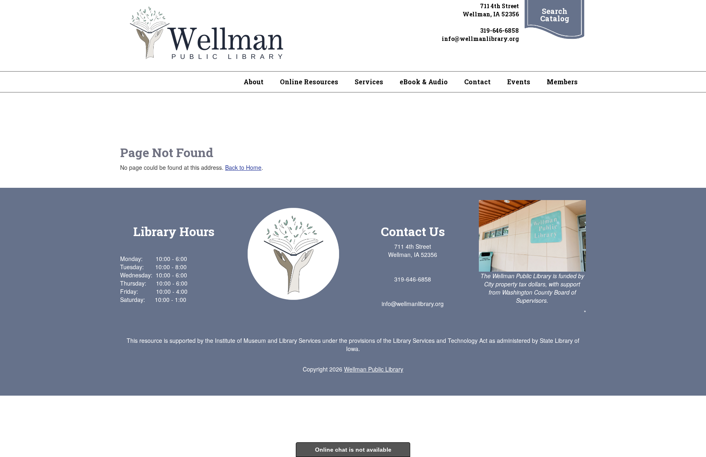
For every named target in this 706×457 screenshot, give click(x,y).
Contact (477, 81)
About (254, 81)
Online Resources (309, 81)
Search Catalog (554, 14)
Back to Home (243, 167)
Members (562, 81)
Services (369, 81)
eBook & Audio (424, 81)
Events (518, 81)
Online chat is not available (353, 449)
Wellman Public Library (373, 369)
